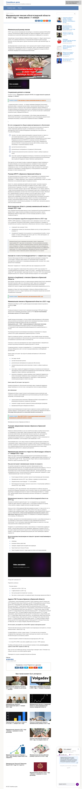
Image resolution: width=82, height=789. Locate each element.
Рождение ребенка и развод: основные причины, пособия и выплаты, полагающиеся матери (69, 20)
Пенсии (20, 8)
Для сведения (66, 23)
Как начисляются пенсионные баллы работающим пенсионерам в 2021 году (69, 27)
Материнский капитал (67, 30)
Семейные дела (13, 2)
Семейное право (11, 8)
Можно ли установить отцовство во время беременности (68, 53)
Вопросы (64, 35)
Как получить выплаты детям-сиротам (68, 59)
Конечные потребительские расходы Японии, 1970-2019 (69, 40)
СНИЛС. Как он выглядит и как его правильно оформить (69, 47)
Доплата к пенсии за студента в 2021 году (68, 33)
